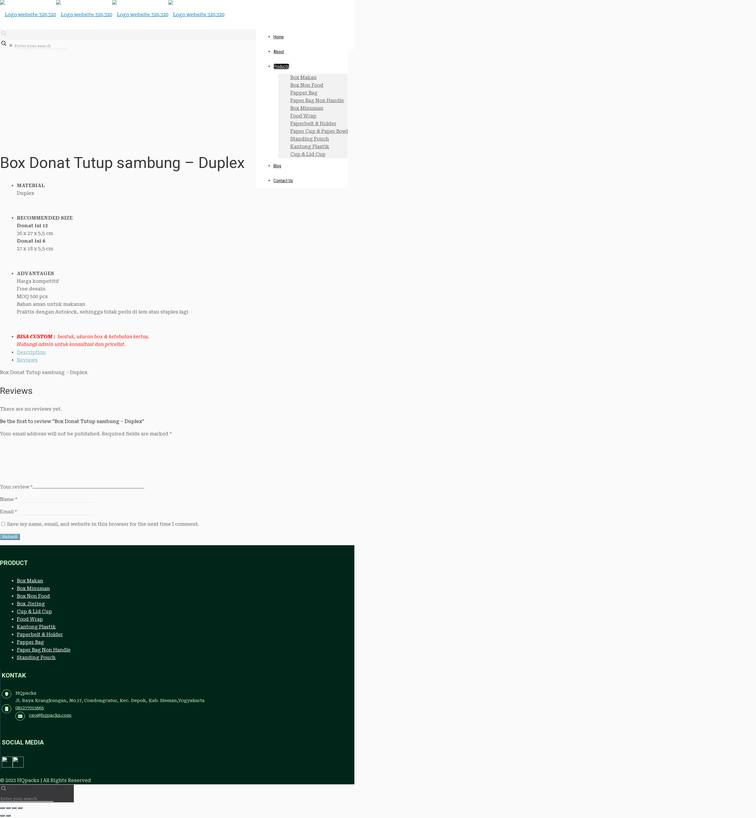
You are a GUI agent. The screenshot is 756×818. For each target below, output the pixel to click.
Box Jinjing (31, 604)
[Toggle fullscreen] (8, 808)
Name (8, 499)
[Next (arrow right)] (8, 816)
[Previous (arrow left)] (2, 816)
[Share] (14, 808)
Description (31, 352)
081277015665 (29, 708)
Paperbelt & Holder (40, 634)
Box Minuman (33, 588)
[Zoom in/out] (2, 808)
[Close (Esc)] (20, 808)
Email (8, 512)
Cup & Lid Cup (34, 611)
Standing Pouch (36, 657)
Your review (16, 487)
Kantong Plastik (36, 627)
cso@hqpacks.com (50, 715)
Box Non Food (33, 596)
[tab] (182, 352)
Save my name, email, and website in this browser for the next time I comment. (103, 524)
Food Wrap (30, 619)
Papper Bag (30, 642)
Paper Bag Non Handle (44, 650)
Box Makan (30, 581)
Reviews (27, 360)
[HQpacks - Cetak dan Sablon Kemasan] (112, 14)
